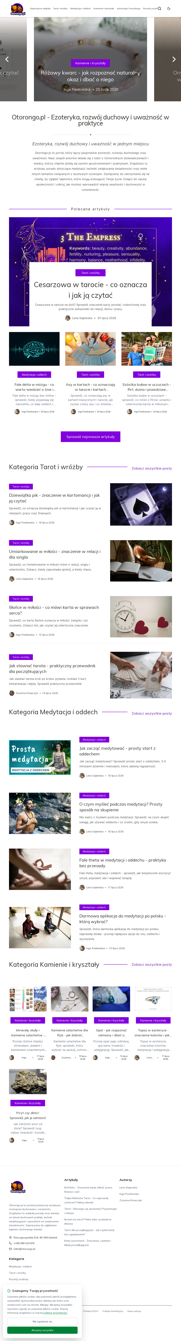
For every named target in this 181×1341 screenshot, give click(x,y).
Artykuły (71, 1180)
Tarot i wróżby (60, 8)
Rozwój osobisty (151, 8)
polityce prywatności (55, 1312)
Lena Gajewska (128, 1187)
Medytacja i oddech (80, 8)
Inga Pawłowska (129, 1193)
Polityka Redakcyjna (113, 1311)
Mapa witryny (134, 1311)
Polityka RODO (90, 1311)
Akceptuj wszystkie (42, 1330)
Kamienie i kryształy (104, 8)
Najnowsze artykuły (40, 8)
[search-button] (159, 8)
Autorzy (125, 1180)
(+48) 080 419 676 (24, 1243)
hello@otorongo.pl (24, 1248)
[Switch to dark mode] (169, 8)
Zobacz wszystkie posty (152, 468)
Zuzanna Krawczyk (130, 1200)
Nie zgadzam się (42, 1321)
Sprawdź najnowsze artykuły (90, 436)
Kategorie (16, 1259)
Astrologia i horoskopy (128, 8)
